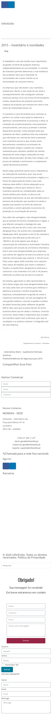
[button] (26, 38)
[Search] (5, 571)
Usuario (4, 646)
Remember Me (12, 665)
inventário (9, 61)
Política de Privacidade (31, 557)
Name (4, 680)
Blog (6, 51)
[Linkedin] (12, 466)
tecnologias (8, 187)
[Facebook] (6, 466)
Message (5, 698)
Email (3, 689)
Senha (4, 655)
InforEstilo (7, 23)
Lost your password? (10, 674)
